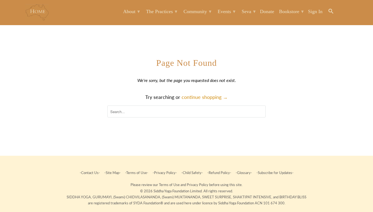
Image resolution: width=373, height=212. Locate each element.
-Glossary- (244, 172)
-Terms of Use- (136, 172)
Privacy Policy (198, 184)
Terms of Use (169, 184)
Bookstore (291, 11)
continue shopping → (205, 97)
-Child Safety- (192, 172)
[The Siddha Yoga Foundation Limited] (37, 12)
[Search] (331, 12)
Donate (267, 11)
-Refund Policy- (219, 172)
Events (226, 11)
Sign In (315, 11)
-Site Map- (112, 172)
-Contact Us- (90, 172)
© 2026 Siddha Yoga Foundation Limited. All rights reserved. (186, 191)
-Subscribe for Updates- (275, 172)
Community (197, 11)
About (131, 11)
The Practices (161, 11)
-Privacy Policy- (165, 172)
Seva (249, 11)
